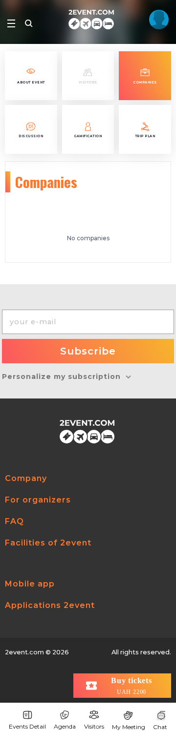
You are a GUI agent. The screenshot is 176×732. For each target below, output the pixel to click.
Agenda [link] (65, 726)
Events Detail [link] (27, 726)
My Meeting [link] (128, 727)
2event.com (24, 652)
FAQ (14, 521)
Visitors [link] (94, 726)
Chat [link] (160, 727)
